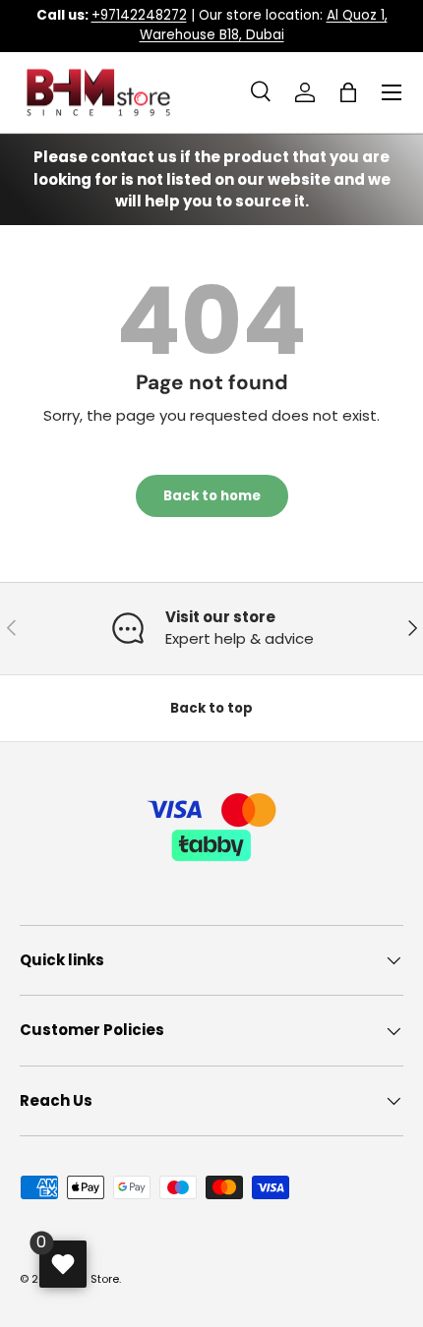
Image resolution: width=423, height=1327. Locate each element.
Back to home (212, 496)
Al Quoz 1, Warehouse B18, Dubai (264, 25)
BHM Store (91, 1279)
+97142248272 (139, 15)
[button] (348, 92)
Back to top (211, 708)
